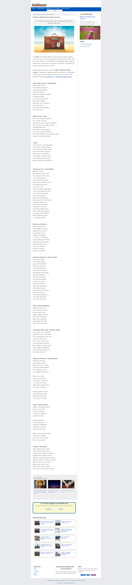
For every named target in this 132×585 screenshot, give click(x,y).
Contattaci (36, 570)
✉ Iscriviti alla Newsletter (66, 568)
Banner (35, 573)
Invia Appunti (36, 571)
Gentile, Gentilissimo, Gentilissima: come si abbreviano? (66, 530)
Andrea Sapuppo (82, 580)
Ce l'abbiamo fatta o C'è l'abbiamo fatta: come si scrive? (46, 546)
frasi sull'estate (49, 76)
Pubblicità (36, 575)
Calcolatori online (86, 44)
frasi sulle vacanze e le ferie (64, 76)
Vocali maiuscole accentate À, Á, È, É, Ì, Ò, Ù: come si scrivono (47, 530)
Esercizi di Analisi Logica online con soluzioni (46, 552)
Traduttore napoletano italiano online (66, 522)
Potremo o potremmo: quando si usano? (66, 545)
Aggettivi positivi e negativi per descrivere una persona (47, 538)
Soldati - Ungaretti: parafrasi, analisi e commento (66, 553)
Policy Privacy (60, 583)
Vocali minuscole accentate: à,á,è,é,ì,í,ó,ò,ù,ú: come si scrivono (47, 523)
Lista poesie (39, 477)
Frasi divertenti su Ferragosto (65, 537)
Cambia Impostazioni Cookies (69, 583)
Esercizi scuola (85, 46)
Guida (35, 568)
